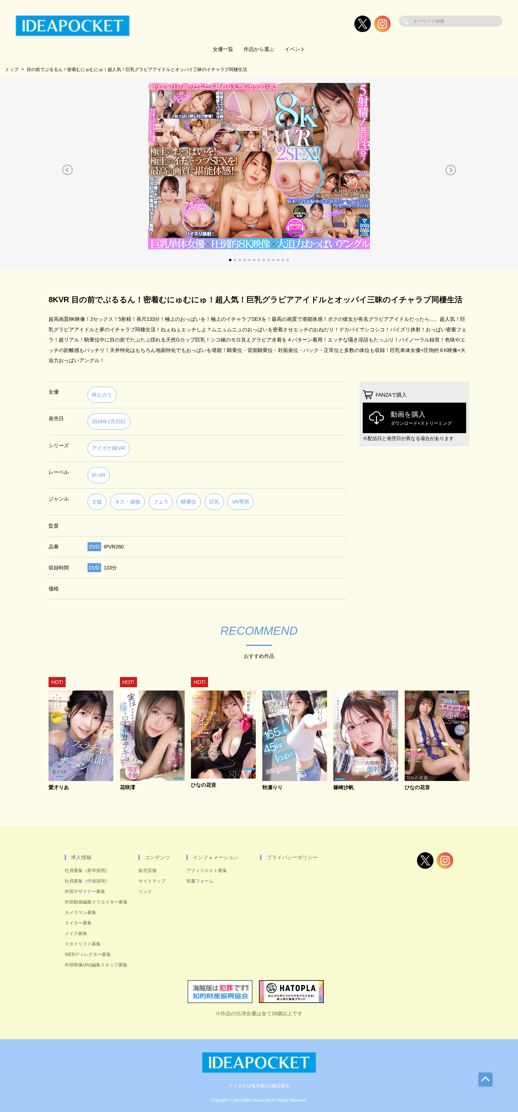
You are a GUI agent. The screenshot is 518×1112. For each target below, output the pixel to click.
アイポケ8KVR (108, 448)
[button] (67, 170)
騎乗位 (188, 502)
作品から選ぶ (259, 49)
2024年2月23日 (109, 421)
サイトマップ (151, 880)
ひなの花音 (203, 785)
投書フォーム (199, 880)
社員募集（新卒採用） (87, 870)
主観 (97, 502)
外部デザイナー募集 (85, 891)
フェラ (160, 502)
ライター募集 (78, 922)
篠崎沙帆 (343, 787)
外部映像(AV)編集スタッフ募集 (96, 964)
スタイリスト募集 (83, 943)
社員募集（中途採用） (87, 880)
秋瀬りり (272, 787)
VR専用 (240, 502)
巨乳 (214, 502)
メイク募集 (76, 933)
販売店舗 (147, 870)
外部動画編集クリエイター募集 (96, 901)
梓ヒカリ (102, 395)
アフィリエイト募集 (206, 870)
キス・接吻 (127, 502)
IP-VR (98, 475)
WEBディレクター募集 (88, 954)
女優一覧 (223, 49)
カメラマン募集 (80, 912)
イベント (295, 49)
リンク (145, 891)
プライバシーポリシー (292, 857)
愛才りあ (59, 787)
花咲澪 (127, 787)
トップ (12, 69)
